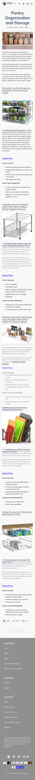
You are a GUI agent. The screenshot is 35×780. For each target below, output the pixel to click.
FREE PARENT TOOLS (11, 664)
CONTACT (7, 683)
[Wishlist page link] (15, 3)
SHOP (6, 648)
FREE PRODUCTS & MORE (13, 669)
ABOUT (6, 653)
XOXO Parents (14, 773)
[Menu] (32, 3)
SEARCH (7, 688)
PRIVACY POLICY (10, 712)
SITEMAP (7, 728)
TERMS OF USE (9, 707)
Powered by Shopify (24, 773)
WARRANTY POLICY (11, 717)
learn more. (9, 746)
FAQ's (6, 702)
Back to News (19, 630)
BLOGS (6, 658)
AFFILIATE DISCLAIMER (12, 722)
